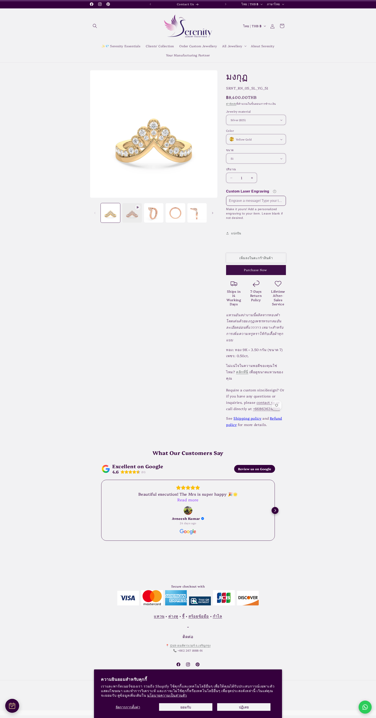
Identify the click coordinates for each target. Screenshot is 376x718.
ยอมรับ (185, 706)
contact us (266, 402)
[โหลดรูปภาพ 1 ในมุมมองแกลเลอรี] (110, 213)
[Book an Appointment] (12, 706)
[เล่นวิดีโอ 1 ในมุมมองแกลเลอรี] (132, 213)
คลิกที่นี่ (242, 371)
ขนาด (230, 150)
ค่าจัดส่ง (231, 104)
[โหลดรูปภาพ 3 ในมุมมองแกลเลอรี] (175, 213)
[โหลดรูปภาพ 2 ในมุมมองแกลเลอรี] (153, 213)
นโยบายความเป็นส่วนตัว (167, 695)
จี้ (183, 616)
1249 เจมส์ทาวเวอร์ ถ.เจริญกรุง (190, 645)
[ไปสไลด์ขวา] (212, 213)
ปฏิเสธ (244, 706)
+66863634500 (266, 408)
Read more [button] (187, 499)
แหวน (159, 616)
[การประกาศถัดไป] (225, 4)
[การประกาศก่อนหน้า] (150, 4)
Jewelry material (238, 111)
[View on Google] (188, 510)
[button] (95, 26)
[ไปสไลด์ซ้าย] (95, 213)
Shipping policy (247, 418)
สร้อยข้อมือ (198, 616)
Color (230, 131)
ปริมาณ (231, 169)
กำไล (217, 616)
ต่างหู (173, 616)
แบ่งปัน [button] (236, 233)
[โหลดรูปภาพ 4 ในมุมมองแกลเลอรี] (197, 213)
